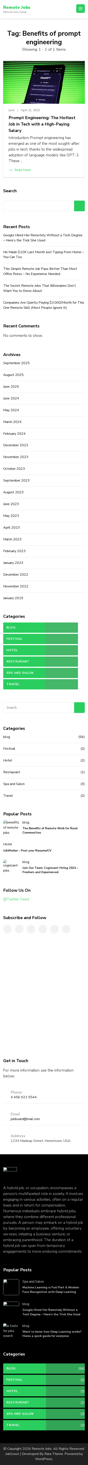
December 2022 (15, 574)
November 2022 (15, 586)
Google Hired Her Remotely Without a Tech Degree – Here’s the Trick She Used (42, 238)
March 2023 (12, 539)
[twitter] (19, 929)
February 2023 (14, 551)
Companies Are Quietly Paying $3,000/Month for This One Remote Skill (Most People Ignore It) (43, 305)
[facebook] (7, 929)
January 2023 (13, 562)
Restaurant (17, 661)
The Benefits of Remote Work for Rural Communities (50, 830)
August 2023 (13, 492)
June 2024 (11, 398)
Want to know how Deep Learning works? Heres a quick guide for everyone (52, 1334)
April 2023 (11, 527)
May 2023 (11, 515)
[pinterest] (42, 929)
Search (10, 191)
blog (11, 627)
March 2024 (12, 422)
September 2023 (16, 480)
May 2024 (11, 410)
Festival (14, 639)
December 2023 (15, 445)
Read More (22, 170)
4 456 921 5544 (24, 1097)
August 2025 (13, 375)
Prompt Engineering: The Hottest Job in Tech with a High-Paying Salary (42, 124)
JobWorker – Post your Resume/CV (27, 851)
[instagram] (66, 929)
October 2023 (14, 468)
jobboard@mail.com (25, 1119)
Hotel (12, 650)
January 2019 (13, 598)
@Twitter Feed (16, 899)
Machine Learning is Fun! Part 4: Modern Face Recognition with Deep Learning (50, 1289)
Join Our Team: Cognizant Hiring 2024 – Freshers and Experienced (50, 870)
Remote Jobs (16, 7)
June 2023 (11, 504)
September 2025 (16, 363)
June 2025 (11, 386)
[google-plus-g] (54, 929)
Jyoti (11, 110)
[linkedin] (31, 929)
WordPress (43, 1459)
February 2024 (14, 433)
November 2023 (15, 457)
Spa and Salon (20, 673)
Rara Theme (53, 1454)
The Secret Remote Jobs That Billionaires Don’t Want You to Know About (39, 288)
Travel (13, 684)
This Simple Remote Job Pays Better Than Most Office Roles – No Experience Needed (40, 271)
